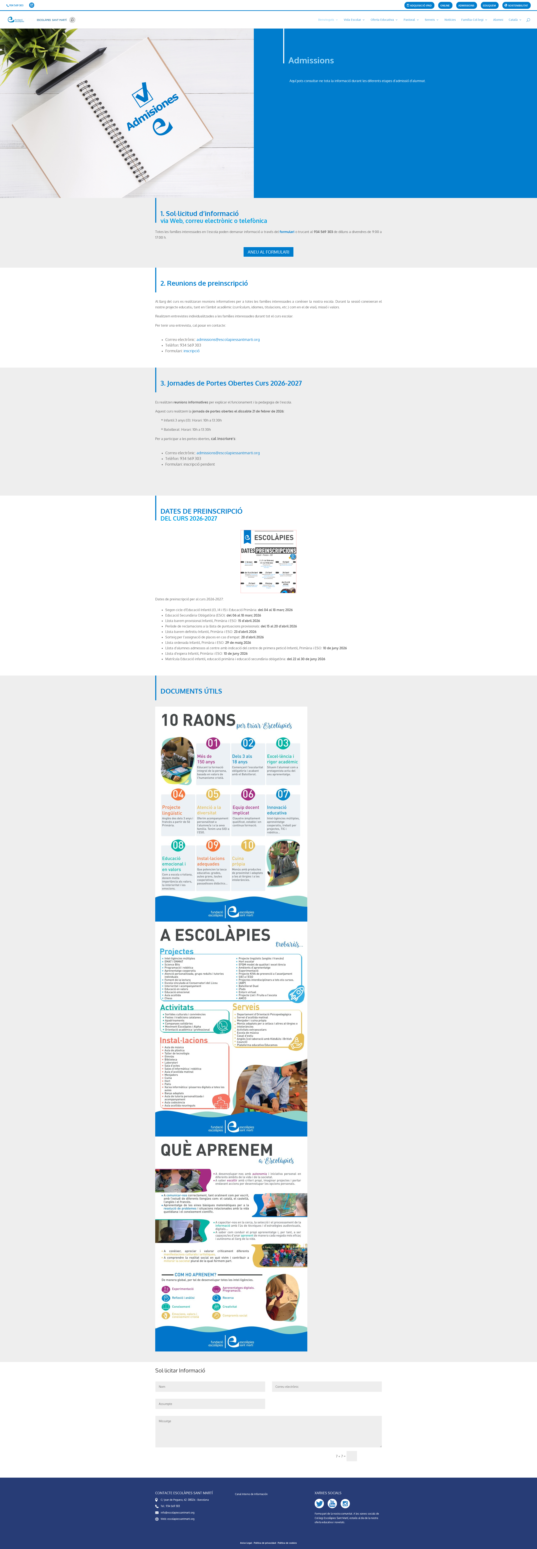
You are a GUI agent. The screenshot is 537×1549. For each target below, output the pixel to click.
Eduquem (489, 5)
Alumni (498, 19)
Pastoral (409, 19)
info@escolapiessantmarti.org (177, 1512)
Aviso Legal (246, 1543)
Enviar (371, 1456)
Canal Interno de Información (251, 1494)
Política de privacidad (265, 1543)
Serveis (430, 19)
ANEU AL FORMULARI (268, 252)
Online (445, 5)
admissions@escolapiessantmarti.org (228, 339)
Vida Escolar (352, 19)
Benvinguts (326, 19)
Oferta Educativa (382, 19)
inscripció (192, 350)
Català (513, 19)
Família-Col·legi (472, 19)
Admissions (466, 5)
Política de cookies (287, 1543)
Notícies (450, 19)
